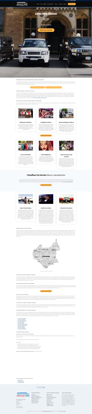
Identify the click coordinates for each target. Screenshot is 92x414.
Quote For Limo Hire (34, 402)
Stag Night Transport (50, 405)
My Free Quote (72, 4)
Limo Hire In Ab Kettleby (22, 318)
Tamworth (68, 401)
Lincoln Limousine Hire (35, 401)
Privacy (61, 411)
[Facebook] (37, 387)
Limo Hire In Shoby (21, 381)
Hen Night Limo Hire (50, 398)
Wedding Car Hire (50, 404)
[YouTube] (44, 387)
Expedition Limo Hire (34, 400)
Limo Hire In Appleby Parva (22, 325)
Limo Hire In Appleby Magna (22, 324)
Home (38, 4)
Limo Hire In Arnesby (21, 326)
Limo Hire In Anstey (21, 323)
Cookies (64, 411)
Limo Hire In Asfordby (21, 327)
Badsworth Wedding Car (35, 396)
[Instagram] (42, 387)
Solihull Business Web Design (48, 411)
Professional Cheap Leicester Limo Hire (40, 97)
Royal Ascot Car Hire (50, 402)
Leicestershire (20, 380)
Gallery (44, 4)
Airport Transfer (49, 394)
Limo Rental (33, 394)
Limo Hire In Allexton (21, 321)
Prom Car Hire (49, 401)
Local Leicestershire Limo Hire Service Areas (24, 378)
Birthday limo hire (50, 396)
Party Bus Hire (49, 400)
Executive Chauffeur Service (51, 397)
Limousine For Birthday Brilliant (67, 181)
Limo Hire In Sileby (21, 382)
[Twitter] (39, 387)
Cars (41, 4)
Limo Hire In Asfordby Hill (22, 328)
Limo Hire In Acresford (21, 319)
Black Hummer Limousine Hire (36, 397)
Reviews (60, 4)
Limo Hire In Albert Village (22, 320)
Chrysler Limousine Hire (35, 398)
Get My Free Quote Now (46, 135)
